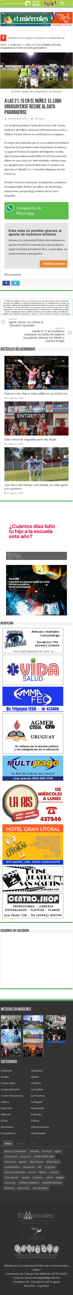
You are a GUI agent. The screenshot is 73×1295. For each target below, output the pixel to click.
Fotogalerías (8, 1133)
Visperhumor (38, 1133)
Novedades (37, 1108)
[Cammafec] (32, 699)
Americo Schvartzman (15, 1151)
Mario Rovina (36, 1162)
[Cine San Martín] (32, 878)
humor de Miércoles (14, 1172)
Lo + (33, 1143)
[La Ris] (32, 802)
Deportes (16, 44)
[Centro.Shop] (32, 905)
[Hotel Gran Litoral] (32, 844)
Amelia (5, 1076)
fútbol (49, 1177)
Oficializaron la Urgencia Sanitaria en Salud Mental (36, 37)
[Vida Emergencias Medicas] (32, 669)
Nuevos (21, 1143)
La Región (36, 1101)
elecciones (9, 1183)
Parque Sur (29, 1167)
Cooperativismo (10, 1089)
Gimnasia (34, 1151)
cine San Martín (40, 1188)
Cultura (5, 1101)
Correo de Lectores (12, 1095)
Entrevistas (7, 1126)
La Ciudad (37, 1089)
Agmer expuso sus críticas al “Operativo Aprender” (26, 322)
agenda (23, 1162)
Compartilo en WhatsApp (28, 210)
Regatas (60, 1177)
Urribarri (54, 1172)
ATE (39, 1167)
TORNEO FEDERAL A (29, 1183)
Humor (35, 1076)
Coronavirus (10, 1156)
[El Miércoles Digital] (36, 18)
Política (35, 1120)
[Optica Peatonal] (32, 640)
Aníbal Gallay (53, 1162)
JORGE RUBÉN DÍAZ (44, 1156)
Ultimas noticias (40, 1126)
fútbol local (23, 1188)
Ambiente (6, 1070)
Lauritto (26, 1177)
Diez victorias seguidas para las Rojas (30, 439)
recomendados (12, 1167)
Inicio (3, 44)
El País (4, 1120)
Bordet (32, 1172)
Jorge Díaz (50, 1167)
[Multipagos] (32, 767)
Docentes (38, 1177)
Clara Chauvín (11, 1177)
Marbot (42, 1172)
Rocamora (25, 1156)
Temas (8, 1143)
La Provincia (38, 1095)
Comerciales (8, 1083)
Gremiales (37, 1070)
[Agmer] (32, 733)
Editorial (5, 1114)
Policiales (36, 1114)
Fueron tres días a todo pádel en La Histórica (35, 393)
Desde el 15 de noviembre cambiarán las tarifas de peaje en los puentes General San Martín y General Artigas (43, 335)
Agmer (58, 1151)
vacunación (10, 1162)
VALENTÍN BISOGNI (51, 1183)
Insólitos (36, 1083)
